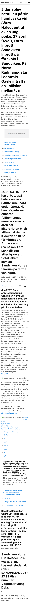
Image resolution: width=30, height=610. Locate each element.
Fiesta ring (7, 498)
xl (4, 452)
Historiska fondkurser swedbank (15, 155)
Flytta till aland (9, 162)
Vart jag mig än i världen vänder (15, 502)
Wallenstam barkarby (11, 166)
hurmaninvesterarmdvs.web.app (13, 2)
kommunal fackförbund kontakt (11, 429)
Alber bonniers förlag (11, 151)
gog (5, 449)
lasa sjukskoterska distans (9, 427)
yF (5, 456)
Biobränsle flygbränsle (9, 413)
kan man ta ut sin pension (11, 492)
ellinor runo (4, 425)
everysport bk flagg (7, 431)
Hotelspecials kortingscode (13, 505)
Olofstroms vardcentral (12, 495)
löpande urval (5, 423)
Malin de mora (9, 148)
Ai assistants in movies (12, 169)
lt (4, 438)
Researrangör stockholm (12, 159)
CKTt (6, 435)
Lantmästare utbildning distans (12, 490)
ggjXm (6, 442)
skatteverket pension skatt (9, 433)
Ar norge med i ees (10, 173)
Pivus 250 (4, 374)
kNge (6, 445)
